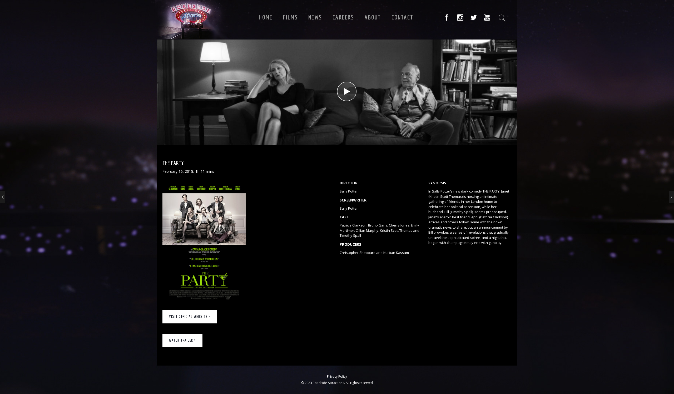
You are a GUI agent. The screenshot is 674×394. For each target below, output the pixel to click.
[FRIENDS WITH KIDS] (2, 197)
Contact (402, 17)
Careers (343, 17)
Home (265, 17)
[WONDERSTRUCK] (671, 197)
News (315, 17)
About (373, 17)
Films (290, 17)
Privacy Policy (337, 376)
